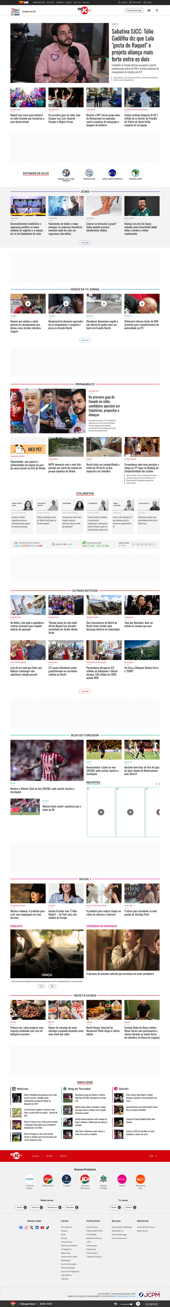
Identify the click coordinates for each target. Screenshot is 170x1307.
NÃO (52, 986)
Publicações (91, 1245)
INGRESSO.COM (39, 2)
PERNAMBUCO (85, 384)
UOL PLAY (77, 2)
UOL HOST (50, 2)
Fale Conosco (92, 1253)
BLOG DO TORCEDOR (85, 735)
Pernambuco (66, 1227)
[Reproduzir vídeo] (101, 812)
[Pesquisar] (157, 10)
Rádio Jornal (142, 1231)
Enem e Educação (68, 1264)
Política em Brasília (69, 1245)
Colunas (35, 1156)
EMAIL (149, 2)
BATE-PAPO (137, 2)
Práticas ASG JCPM (94, 1231)
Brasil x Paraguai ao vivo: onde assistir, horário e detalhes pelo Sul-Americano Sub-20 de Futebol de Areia (40, 1136)
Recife (21, 1207)
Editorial (63, 1156)
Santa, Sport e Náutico (112, 178)
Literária (64, 1279)
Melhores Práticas (94, 1238)
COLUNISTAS (85, 493)
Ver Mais (85, 242)
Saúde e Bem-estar (69, 1256)
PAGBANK (59, 2)
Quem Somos (92, 1227)
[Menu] (149, 10)
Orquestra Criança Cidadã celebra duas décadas (140, 1120)
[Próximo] (159, 784)
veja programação (151, 1303)
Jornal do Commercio (146, 1227)
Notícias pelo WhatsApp (122, 1227)
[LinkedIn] (37, 1228)
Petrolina (71, 1207)
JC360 (85, 191)
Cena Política (66, 1242)
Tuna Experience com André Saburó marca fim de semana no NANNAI (142, 1108)
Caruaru (36, 1207)
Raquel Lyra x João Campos (66, 179)
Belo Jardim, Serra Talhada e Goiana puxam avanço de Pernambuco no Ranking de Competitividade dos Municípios (142, 479)
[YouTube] (42, 1228)
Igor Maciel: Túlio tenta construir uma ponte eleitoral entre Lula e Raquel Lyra (136, 78)
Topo (151, 1156)
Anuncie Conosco (119, 1238)
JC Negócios (66, 1249)
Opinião (49, 1156)
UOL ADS (86, 2)
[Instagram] (26, 1228)
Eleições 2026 (135, 178)
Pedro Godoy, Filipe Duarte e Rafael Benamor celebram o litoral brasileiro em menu (141, 1097)
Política (64, 1231)
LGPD (88, 1242)
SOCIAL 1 (85, 879)
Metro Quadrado (68, 1267)
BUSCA (124, 2)
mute (115, 1303)
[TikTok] (47, 1228)
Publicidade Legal (119, 1234)
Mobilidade (65, 1260)
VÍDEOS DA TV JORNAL (85, 289)
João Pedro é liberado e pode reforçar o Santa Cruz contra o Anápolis (90, 1133)
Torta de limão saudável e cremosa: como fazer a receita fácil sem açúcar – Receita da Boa (40, 1112)
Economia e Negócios (70, 1271)
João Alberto (66, 1275)
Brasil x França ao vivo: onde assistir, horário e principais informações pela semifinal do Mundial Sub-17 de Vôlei (41, 1124)
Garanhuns (54, 1207)
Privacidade (91, 1234)
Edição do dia (89, 178)
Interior (130, 1207)
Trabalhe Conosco (94, 1256)
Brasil (63, 1234)
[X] (31, 1228)
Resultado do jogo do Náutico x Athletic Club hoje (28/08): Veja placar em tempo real (90, 1097)
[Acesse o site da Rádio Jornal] (13, 1304)
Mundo (64, 1238)
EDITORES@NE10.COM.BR (124, 1296)
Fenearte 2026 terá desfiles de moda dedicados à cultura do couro (140, 1133)
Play (138, 1304)
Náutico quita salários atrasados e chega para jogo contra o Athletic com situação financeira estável (90, 1109)
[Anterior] (156, 784)
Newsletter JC (117, 1231)
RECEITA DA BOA (85, 995)
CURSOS (68, 2)
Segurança (65, 1253)
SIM (41, 986)
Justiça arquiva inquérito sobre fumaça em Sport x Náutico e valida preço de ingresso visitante (91, 1122)
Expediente (91, 1249)
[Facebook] (21, 1228)
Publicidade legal (134, 10)
